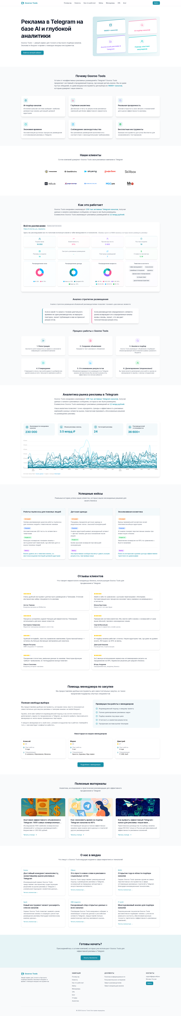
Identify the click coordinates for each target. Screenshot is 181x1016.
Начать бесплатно (90, 958)
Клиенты (78, 3)
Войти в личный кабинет (32, 53)
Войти (156, 3)
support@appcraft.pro (153, 976)
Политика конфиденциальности (114, 977)
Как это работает (90, 3)
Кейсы (101, 3)
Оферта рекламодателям (112, 983)
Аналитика (75, 1001)
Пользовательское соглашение (114, 980)
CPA (119, 3)
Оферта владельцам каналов (114, 986)
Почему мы (68, 3)
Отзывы (74, 998)
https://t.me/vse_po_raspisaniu (34, 229)
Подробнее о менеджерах (91, 765)
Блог (124, 3)
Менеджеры (110, 3)
